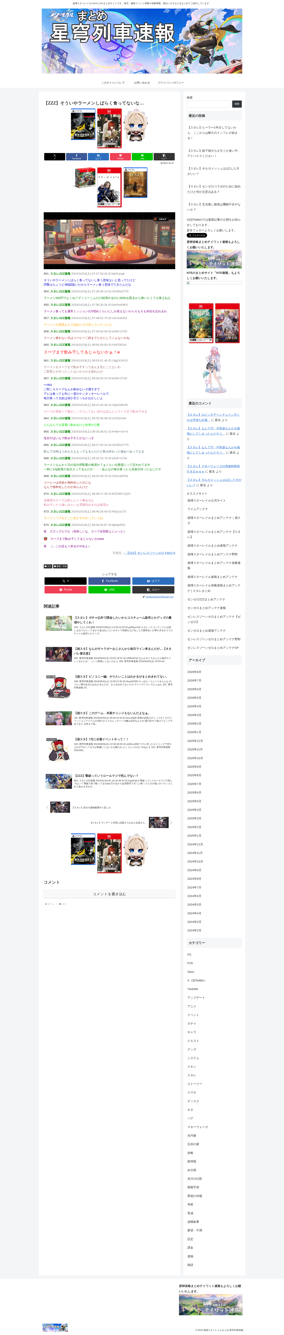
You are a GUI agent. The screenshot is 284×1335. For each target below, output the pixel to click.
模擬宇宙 (193, 1187)
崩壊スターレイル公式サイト (206, 500)
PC (189, 954)
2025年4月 (194, 809)
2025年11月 (195, 749)
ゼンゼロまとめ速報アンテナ (206, 630)
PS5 (190, 963)
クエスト (193, 1040)
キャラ (191, 1032)
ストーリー (194, 1084)
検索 (190, 97)
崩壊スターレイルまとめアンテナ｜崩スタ (214, 520)
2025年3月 (194, 818)
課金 (190, 1247)
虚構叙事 (193, 1221)
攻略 (190, 1153)
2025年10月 (195, 758)
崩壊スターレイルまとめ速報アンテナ (212, 545)
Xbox (190, 972)
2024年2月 (194, 930)
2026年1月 (194, 732)
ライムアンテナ (197, 509)
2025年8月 (194, 775)
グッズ (191, 1049)
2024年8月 (194, 878)
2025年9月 (194, 766)
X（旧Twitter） (197, 980)
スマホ (191, 1092)
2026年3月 (194, 715)
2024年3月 (194, 922)
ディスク (193, 1101)
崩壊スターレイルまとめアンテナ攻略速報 (214, 565)
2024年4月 (194, 913)
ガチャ (191, 1023)
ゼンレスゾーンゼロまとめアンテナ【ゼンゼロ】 (214, 619)
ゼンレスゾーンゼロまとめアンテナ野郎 (214, 639)
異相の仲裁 (194, 1196)
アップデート (196, 997)
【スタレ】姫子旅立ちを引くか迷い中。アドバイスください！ (214, 153)
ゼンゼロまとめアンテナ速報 (206, 608)
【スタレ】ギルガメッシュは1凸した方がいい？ (213, 171)
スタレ (191, 1075)
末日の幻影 (194, 1178)
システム (193, 1058)
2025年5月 (194, 801)
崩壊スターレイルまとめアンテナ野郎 (212, 554)
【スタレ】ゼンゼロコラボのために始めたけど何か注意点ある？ (214, 189)
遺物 (190, 1256)
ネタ (49, 566)
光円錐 (191, 1135)
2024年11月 (195, 853)
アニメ (191, 1006)
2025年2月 (194, 827)
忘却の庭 (193, 1144)
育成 (190, 1213)
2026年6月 (194, 689)
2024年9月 (194, 870)
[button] (164, 156)
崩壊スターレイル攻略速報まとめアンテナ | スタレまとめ (214, 588)
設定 (190, 1239)
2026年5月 (194, 697)
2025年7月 (194, 784)
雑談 (190, 1265)
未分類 (191, 1170)
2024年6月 (194, 896)
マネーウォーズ (197, 1127)
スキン (191, 1066)
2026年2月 (194, 723)
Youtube (192, 989)
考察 (190, 1204)
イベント (193, 1015)
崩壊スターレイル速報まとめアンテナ (212, 576)
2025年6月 (194, 792)
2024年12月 (195, 844)
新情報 (191, 1161)
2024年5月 (194, 904)
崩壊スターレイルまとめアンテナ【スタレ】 (214, 534)
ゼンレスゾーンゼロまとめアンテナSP (213, 647)
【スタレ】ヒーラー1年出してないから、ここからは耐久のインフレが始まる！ (212, 133)
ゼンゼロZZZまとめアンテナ (206, 599)
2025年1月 (194, 835)
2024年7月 (194, 887)
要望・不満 (62, 566)
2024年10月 (195, 861)
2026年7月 (194, 680)
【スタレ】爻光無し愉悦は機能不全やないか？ (214, 207)
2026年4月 (194, 706)
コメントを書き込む (109, 894)
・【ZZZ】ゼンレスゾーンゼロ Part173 (149, 553)
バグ (190, 1118)
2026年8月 (194, 672)
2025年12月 (195, 741)
